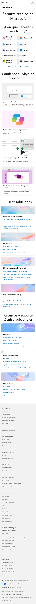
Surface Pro (5, 411)
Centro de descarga (7, 442)
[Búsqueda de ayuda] (7, 2)
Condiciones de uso (7, 594)
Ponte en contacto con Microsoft (10, 591)
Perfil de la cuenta (6, 439)
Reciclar (4, 455)
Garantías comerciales (7, 458)
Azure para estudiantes (8, 490)
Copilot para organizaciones (9, 417)
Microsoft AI (5, 499)
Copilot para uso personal (8, 420)
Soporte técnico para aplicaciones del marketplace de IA (16, 537)
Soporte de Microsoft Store (9, 445)
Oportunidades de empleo (8, 562)
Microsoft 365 (5, 424)
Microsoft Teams (6, 518)
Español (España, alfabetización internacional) (16, 580)
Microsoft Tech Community (8, 540)
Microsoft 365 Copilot (7, 515)
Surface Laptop (6, 414)
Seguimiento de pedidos (8, 452)
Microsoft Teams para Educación (10, 474)
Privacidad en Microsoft (8, 571)
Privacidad (21, 591)
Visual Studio (5, 553)
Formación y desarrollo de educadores (11, 483)
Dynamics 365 (5, 508)
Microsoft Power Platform (8, 546)
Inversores (4, 575)
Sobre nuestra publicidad (8, 597)
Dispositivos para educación (9, 471)
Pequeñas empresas (7, 521)
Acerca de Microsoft (7, 565)
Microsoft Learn (6, 534)
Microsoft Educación (7, 467)
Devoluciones (5, 449)
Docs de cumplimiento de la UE (23, 597)
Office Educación (6, 480)
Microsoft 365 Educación (8, 477)
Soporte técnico (7, 7)
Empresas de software (7, 549)
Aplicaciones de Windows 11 (9, 430)
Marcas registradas (17, 594)
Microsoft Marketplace (7, 543)
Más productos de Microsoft (18, 66)
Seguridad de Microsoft (8, 502)
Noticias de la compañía (8, 568)
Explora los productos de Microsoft (10, 427)
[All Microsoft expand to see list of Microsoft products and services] (2, 2)
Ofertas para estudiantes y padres (10, 487)
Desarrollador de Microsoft (9, 530)
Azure (3, 505)
